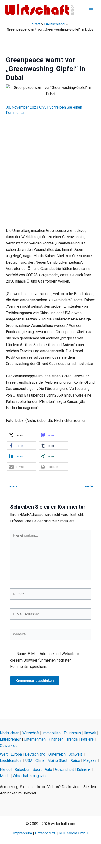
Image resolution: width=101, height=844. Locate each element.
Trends (72, 739)
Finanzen (56, 739)
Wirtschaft (30, 733)
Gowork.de (8, 745)
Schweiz (76, 754)
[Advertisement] (50, 169)
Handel (6, 769)
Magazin (90, 760)
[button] (21, 435)
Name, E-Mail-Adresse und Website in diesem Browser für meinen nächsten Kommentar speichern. (44, 660)
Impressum (22, 833)
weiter (91, 486)
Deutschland (35, 754)
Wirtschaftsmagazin (29, 776)
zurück (10, 486)
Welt (4, 754)
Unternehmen (35, 739)
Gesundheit (64, 769)
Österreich (57, 754)
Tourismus (72, 733)
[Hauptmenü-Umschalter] (91, 9)
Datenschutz (45, 833)
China (39, 760)
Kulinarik (84, 769)
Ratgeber (22, 769)
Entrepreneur (10, 739)
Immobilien (51, 733)
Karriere (87, 739)
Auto (48, 769)
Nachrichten (9, 733)
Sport (37, 769)
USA (28, 760)
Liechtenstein (11, 760)
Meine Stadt (57, 760)
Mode (5, 776)
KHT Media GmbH (73, 833)
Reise (75, 760)
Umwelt (90, 733)
